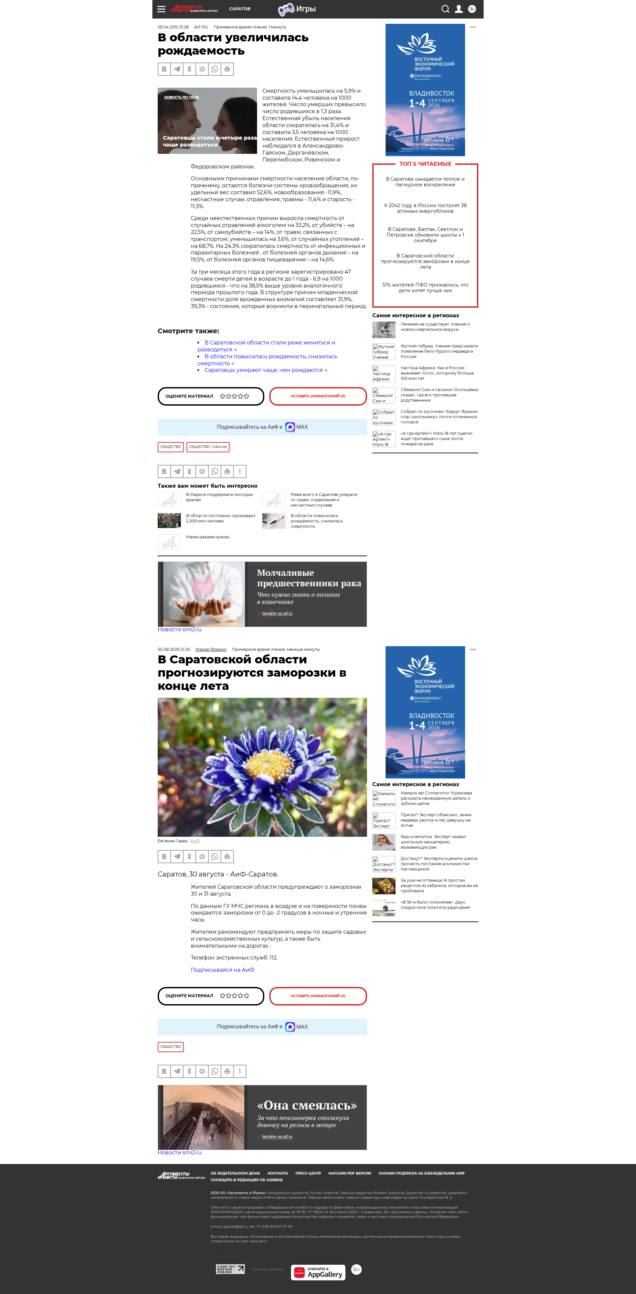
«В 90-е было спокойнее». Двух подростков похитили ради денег (436, 905)
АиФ (195, 840)
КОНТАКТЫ (278, 1173)
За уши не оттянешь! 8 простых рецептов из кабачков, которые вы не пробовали (439, 885)
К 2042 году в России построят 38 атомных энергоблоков (425, 208)
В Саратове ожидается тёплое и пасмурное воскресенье (425, 182)
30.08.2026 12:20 (174, 649)
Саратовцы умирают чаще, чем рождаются (264, 370)
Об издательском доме (235, 1173)
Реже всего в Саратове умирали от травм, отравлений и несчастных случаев (324, 500)
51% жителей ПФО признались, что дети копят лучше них (425, 287)
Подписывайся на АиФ (222, 970)
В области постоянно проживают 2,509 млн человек (221, 518)
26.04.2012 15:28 (173, 26)
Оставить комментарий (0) (318, 396)
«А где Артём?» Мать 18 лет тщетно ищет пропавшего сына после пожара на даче (437, 438)
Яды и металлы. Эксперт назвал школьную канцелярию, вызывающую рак (433, 842)
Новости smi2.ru (180, 629)
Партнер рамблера (268, 1269)
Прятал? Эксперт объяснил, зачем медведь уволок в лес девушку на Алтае (436, 820)
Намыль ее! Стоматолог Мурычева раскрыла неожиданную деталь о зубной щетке (436, 798)
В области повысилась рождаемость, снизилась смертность (317, 521)
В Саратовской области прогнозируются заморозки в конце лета (425, 261)
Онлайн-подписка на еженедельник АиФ (422, 1173)
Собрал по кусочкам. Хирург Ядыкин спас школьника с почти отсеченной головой (439, 416)
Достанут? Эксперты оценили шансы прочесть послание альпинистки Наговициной (439, 863)
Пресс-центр (308, 1173)
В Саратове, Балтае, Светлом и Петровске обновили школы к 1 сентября (425, 235)
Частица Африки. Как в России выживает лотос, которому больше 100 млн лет (437, 373)
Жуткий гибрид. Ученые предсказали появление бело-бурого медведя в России (439, 351)
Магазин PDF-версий (350, 1173)
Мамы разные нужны (207, 536)
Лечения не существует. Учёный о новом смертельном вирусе (435, 327)
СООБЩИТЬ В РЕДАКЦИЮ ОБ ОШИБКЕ (247, 1180)
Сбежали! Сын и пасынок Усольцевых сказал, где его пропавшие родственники (439, 395)
